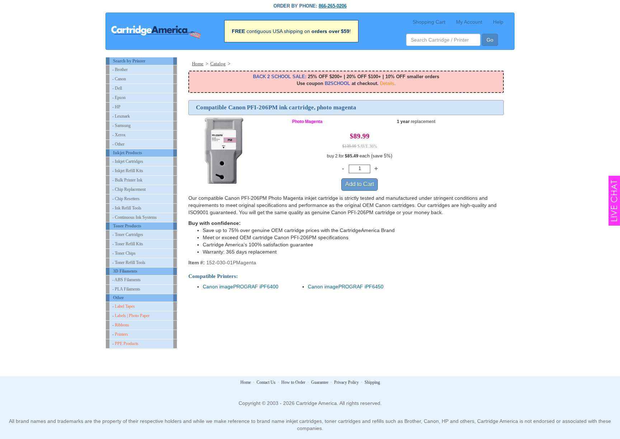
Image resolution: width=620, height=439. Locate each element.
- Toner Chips (124, 253)
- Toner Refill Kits (127, 243)
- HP (116, 106)
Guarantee (319, 382)
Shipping (372, 382)
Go (490, 40)
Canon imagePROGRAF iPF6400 (240, 286)
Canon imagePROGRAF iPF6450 (346, 286)
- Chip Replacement (129, 189)
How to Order (293, 382)
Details (387, 83)
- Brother (120, 69)
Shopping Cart (429, 22)
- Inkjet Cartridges (127, 161)
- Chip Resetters (126, 198)
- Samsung (121, 125)
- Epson (119, 97)
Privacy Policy (346, 382)
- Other (118, 144)
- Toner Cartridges (127, 234)
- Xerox (119, 134)
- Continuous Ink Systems (134, 217)
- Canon (119, 78)
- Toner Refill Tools (128, 262)
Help (498, 22)
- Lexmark (121, 116)
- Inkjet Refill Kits (127, 170)
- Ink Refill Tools (126, 208)
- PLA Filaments (126, 289)
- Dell (117, 88)
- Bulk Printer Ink (127, 180)
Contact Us (266, 382)
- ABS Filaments (126, 279)
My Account (469, 22)
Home (245, 382)
